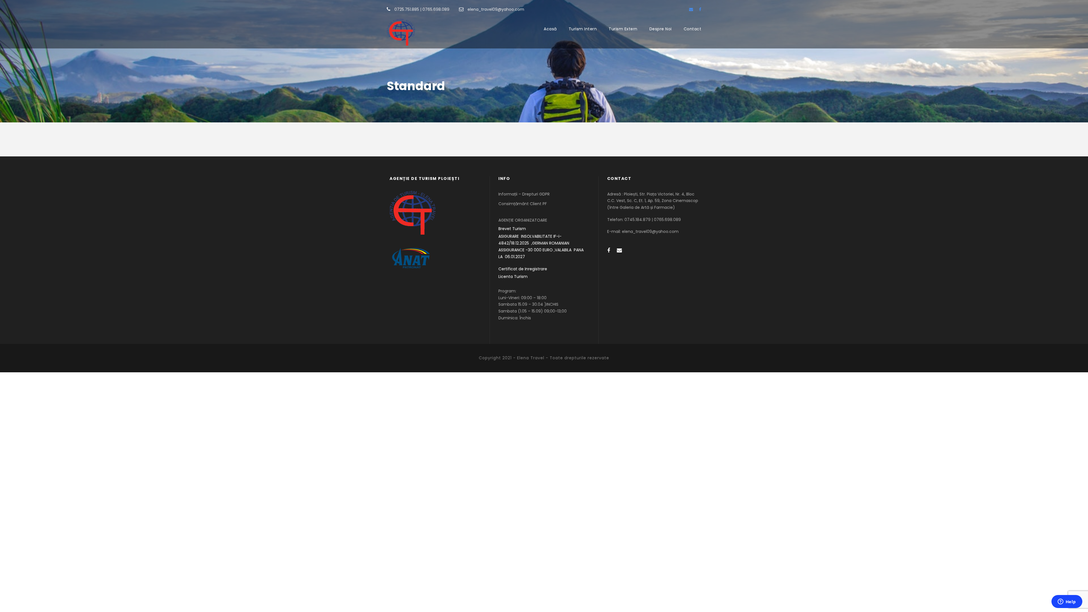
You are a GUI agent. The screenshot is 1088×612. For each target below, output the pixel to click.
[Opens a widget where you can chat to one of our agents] (1066, 602)
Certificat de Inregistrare (522, 269)
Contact (693, 29)
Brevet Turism (512, 228)
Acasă (550, 29)
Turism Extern (623, 29)
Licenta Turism (513, 276)
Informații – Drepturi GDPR (524, 194)
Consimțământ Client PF (522, 204)
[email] (691, 9)
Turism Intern (583, 29)
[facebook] (700, 9)
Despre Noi (660, 29)
